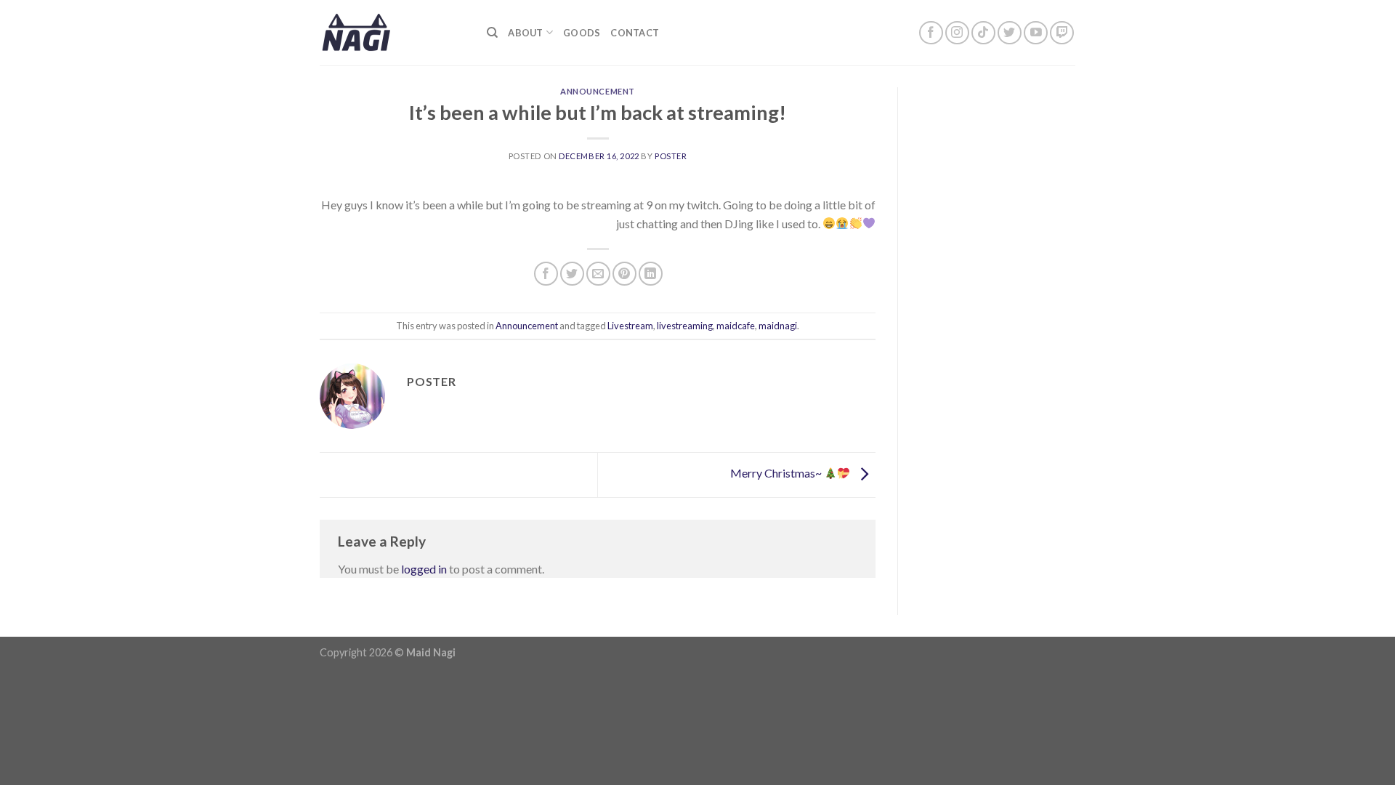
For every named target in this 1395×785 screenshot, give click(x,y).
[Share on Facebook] (546, 274)
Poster (671, 156)
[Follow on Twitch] (1062, 33)
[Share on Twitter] (572, 274)
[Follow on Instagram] (957, 33)
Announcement (597, 91)
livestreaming (685, 325)
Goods (581, 33)
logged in (424, 569)
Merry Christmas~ (777, 473)
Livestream (630, 325)
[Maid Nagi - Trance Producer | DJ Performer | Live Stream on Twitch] (392, 33)
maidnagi (778, 325)
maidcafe (735, 325)
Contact (634, 33)
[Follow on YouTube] (1036, 33)
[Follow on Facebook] (931, 33)
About (525, 33)
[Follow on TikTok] (983, 33)
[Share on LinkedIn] (651, 274)
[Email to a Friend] (598, 274)
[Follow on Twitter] (1010, 33)
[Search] (492, 33)
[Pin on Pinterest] (624, 274)
